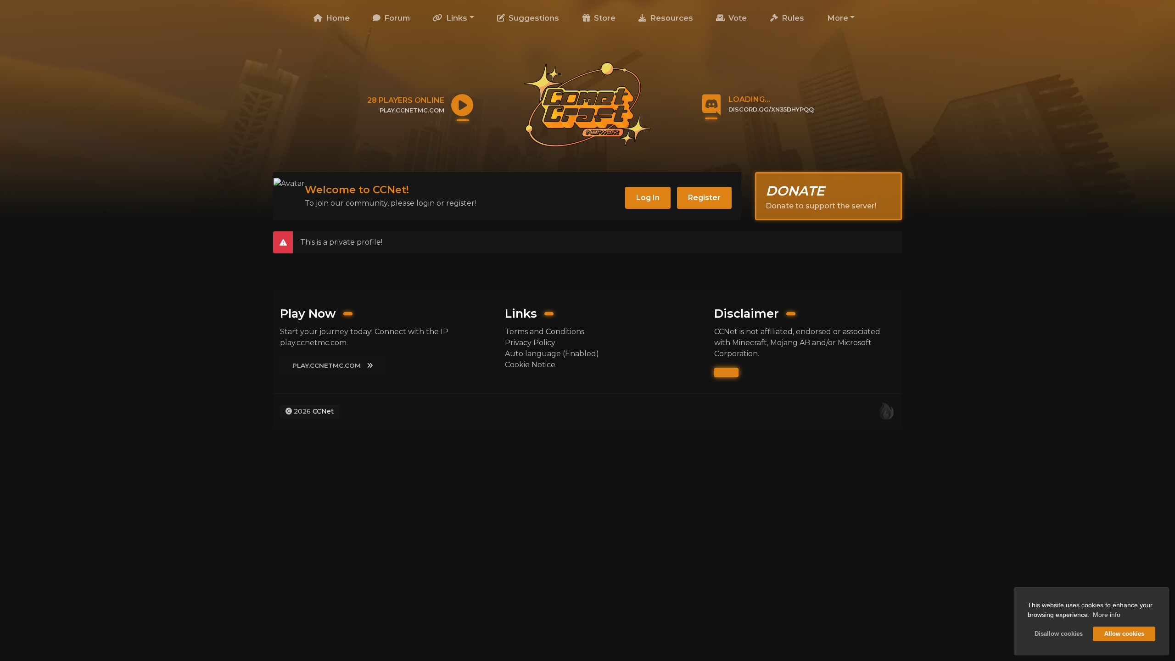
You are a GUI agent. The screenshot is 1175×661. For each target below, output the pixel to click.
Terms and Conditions (544, 331)
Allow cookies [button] (1124, 634)
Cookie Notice (530, 364)
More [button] (837, 17)
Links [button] (455, 17)
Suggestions (532, 17)
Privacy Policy (530, 342)
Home (337, 17)
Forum (396, 17)
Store (603, 17)
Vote (736, 17)
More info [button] (1106, 614)
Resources (670, 17)
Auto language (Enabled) (552, 353)
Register (704, 197)
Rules (791, 17)
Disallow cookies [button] (1059, 634)
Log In (648, 197)
